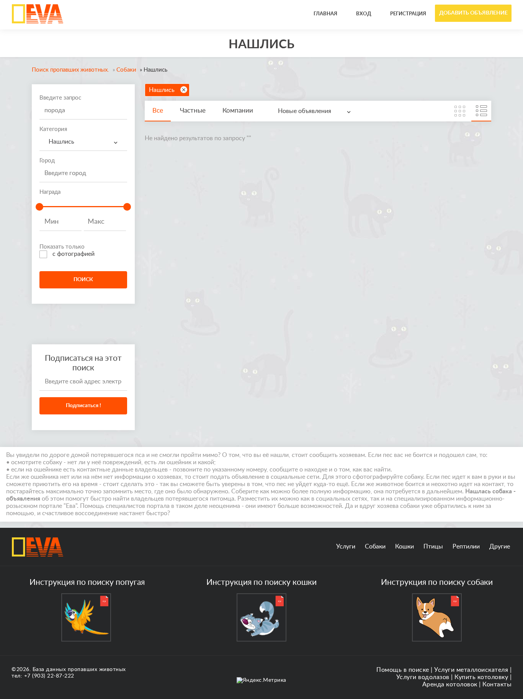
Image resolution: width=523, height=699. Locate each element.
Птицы (433, 546)
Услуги (345, 546)
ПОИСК (83, 279)
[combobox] (83, 142)
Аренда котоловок (449, 684)
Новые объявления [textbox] (304, 111)
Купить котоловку (481, 677)
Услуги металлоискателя (471, 670)
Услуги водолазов (422, 677)
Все (157, 110)
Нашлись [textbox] (60, 142)
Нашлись (162, 90)
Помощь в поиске (402, 670)
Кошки (404, 546)
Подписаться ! (83, 405)
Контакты (497, 684)
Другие (499, 546)
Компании (237, 110)
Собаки (375, 546)
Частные (193, 110)
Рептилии (466, 546)
